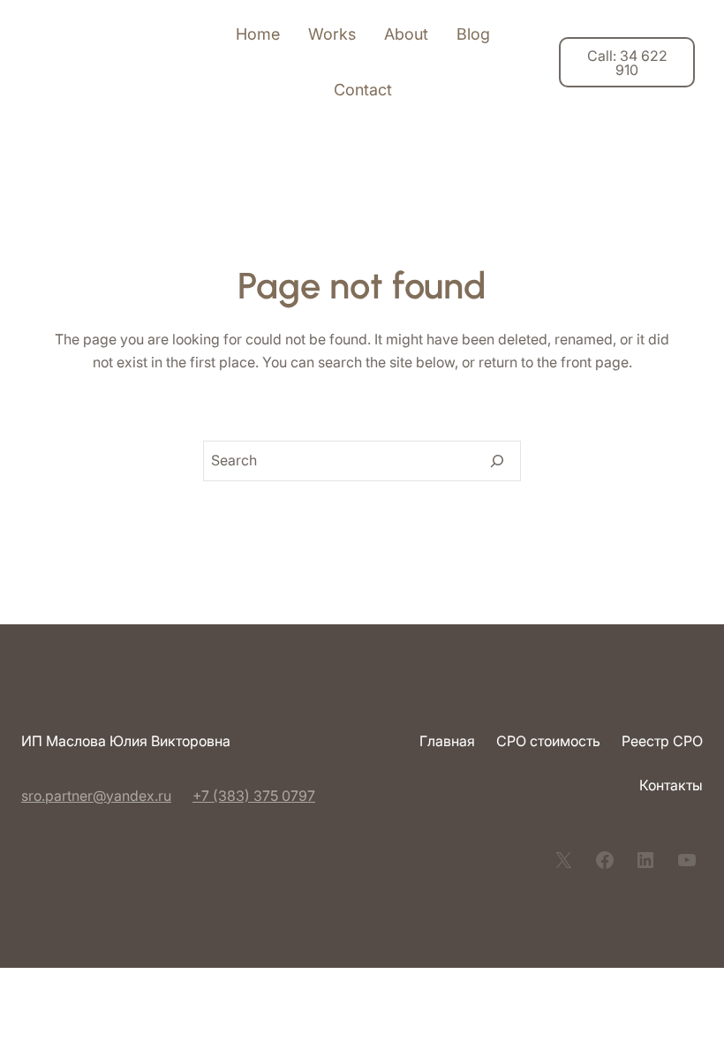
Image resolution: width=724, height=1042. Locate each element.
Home (258, 34)
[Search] (497, 461)
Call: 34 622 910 (627, 63)
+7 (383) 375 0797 (253, 795)
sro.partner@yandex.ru (96, 795)
